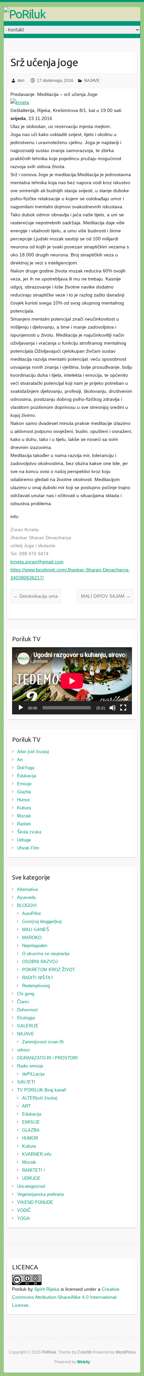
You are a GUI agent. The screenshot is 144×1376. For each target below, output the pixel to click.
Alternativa (27, 889)
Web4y (83, 1362)
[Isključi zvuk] (112, 707)
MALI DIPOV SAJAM (105, 596)
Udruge (24, 839)
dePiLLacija (33, 1073)
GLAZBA (31, 1130)
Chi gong (25, 993)
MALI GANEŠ (35, 929)
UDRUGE (31, 1178)
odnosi (23, 1049)
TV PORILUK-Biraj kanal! (41, 1090)
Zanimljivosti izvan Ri (43, 1041)
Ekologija (26, 1017)
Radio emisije (30, 1065)
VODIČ (24, 1210)
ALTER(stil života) (39, 1098)
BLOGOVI (27, 905)
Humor (23, 799)
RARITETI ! (33, 1170)
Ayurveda (26, 897)
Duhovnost (27, 1009)
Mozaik (24, 815)
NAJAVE (91, 80)
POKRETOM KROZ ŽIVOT (48, 969)
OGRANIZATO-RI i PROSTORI (47, 1057)
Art (20, 759)
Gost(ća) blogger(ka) (42, 921)
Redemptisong (36, 985)
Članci (23, 1001)
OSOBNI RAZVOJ (40, 961)
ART (26, 1106)
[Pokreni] (20, 707)
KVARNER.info (36, 1154)
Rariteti (24, 823)
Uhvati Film (28, 847)
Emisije (24, 783)
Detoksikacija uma (35, 596)
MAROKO (32, 937)
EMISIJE (31, 1122)
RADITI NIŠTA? (37, 977)
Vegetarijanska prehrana (40, 1194)
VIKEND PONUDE (35, 1202)
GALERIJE (28, 1025)
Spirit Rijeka (46, 1289)
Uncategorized (31, 1186)
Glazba (24, 791)
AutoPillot (31, 913)
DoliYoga (25, 767)
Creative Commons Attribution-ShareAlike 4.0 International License (66, 1297)
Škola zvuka (29, 831)
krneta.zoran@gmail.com (37, 561)
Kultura (24, 807)
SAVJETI (26, 1081)
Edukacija (26, 775)
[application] (72, 680)
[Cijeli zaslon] (123, 707)
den (20, 80)
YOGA (23, 1218)
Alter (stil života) (33, 751)
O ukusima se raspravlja (45, 953)
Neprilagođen (34, 945)
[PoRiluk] (72, 14)
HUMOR (30, 1138)
